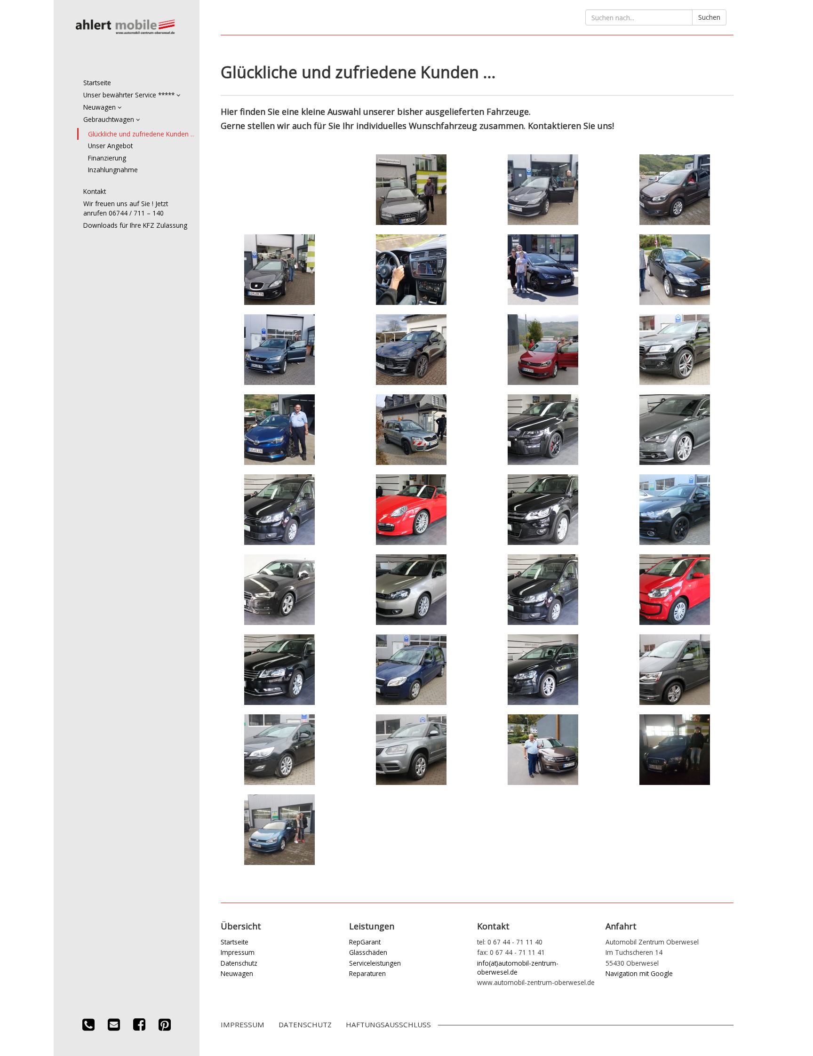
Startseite (97, 82)
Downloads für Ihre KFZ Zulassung (135, 225)
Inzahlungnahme (113, 169)
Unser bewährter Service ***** (129, 94)
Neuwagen (100, 107)
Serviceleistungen (375, 963)
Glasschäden (368, 952)
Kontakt (94, 191)
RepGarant (365, 941)
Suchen (709, 17)
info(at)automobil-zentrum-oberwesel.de (517, 967)
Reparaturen (367, 973)
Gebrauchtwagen (109, 119)
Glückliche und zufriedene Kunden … (142, 133)
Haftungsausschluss (388, 1024)
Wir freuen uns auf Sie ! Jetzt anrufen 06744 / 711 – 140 (125, 208)
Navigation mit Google (639, 973)
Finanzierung (107, 157)
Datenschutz (239, 963)
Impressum (238, 952)
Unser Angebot (110, 145)
